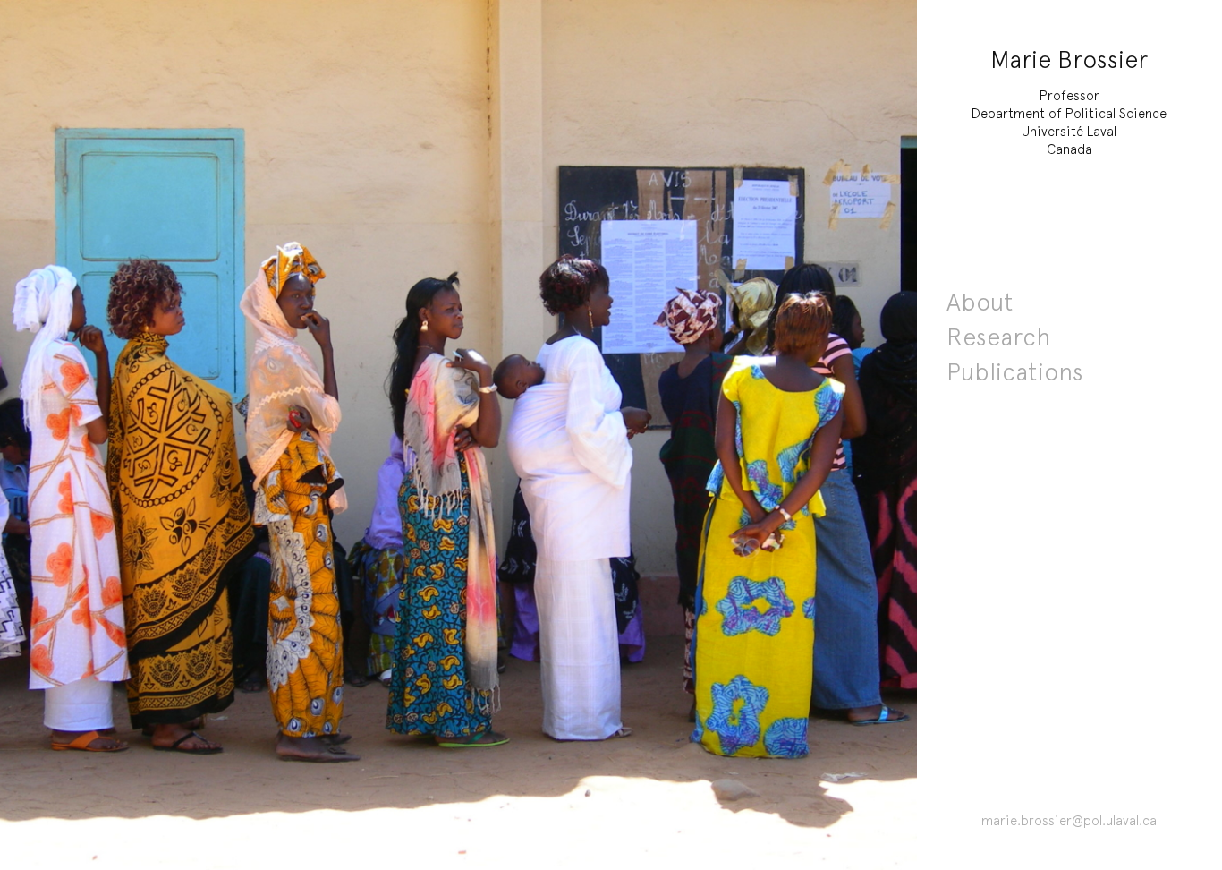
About (980, 302)
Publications (1014, 372)
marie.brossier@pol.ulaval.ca (1069, 821)
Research (998, 337)
